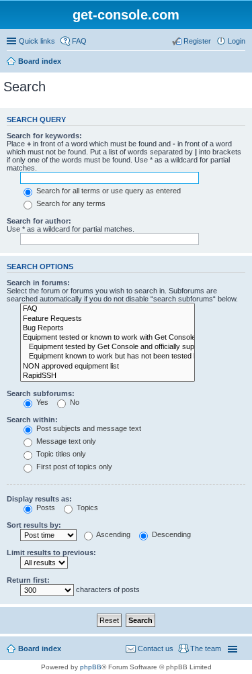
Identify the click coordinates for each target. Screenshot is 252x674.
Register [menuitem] (197, 41)
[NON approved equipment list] (108, 366)
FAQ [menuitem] (79, 41)
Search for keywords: (44, 136)
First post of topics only (73, 467)
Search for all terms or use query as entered (107, 191)
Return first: (28, 580)
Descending (170, 534)
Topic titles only (60, 454)
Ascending (112, 534)
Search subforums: (41, 393)
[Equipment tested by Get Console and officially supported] (108, 347)
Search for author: (39, 221)
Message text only (65, 441)
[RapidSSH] (108, 376)
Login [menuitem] (236, 41)
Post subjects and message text (87, 428)
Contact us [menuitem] (155, 648)
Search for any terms (70, 203)
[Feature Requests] (108, 319)
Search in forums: (38, 283)
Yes (41, 402)
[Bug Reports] (108, 328)
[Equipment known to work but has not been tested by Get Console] (108, 356)
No (73, 402)
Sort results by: (34, 525)
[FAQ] (108, 309)
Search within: (32, 420)
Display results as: (39, 499)
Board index (39, 61)
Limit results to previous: (51, 552)
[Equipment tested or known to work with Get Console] (108, 337)
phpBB (90, 667)
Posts (44, 507)
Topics (86, 507)
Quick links (37, 41)
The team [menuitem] (205, 648)
